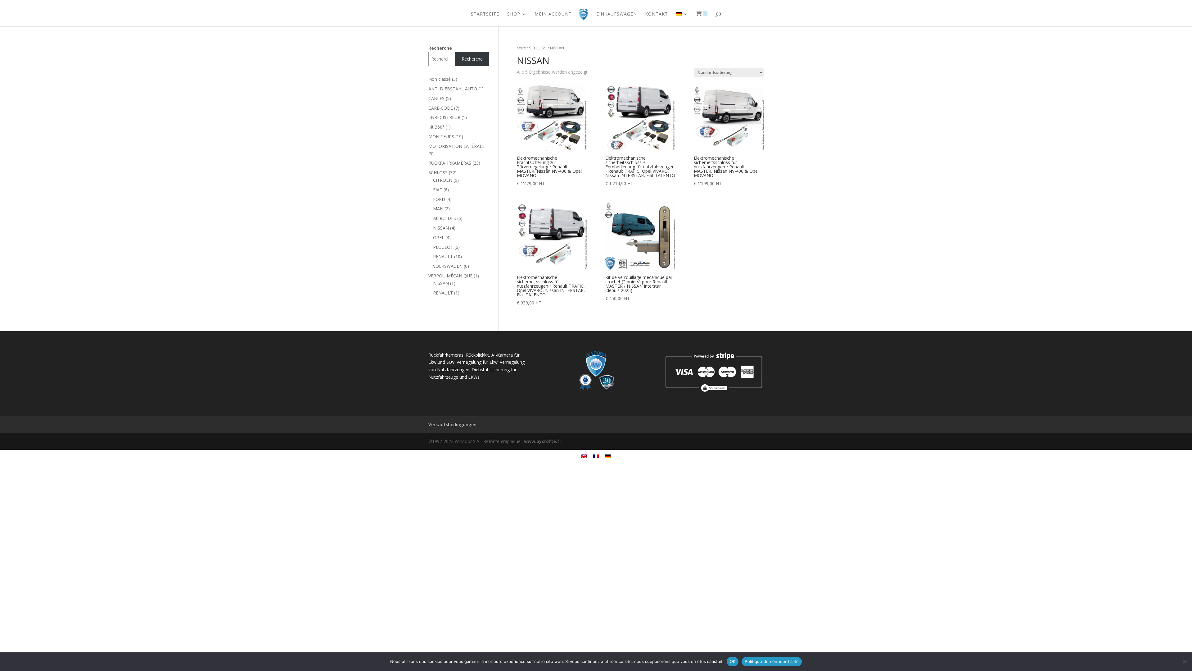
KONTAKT (656, 14)
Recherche (440, 48)
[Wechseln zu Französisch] (596, 456)
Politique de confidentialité (772, 661)
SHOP (513, 14)
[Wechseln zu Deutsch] (608, 456)
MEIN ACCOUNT (553, 14)
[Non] (1184, 662)
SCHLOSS (538, 48)
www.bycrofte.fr (542, 441)
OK (733, 661)
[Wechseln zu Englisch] (584, 456)
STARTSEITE (485, 14)
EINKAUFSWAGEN (616, 14)
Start (521, 48)
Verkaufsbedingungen (452, 424)
